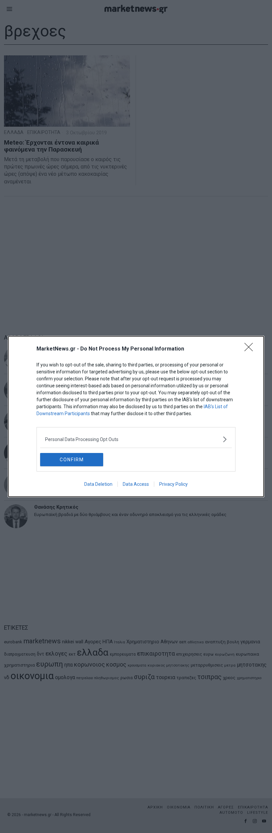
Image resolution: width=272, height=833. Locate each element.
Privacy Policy (173, 484)
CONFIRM (72, 459)
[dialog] (136, 416)
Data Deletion (98, 484)
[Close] (250, 349)
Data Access (136, 484)
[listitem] (136, 439)
